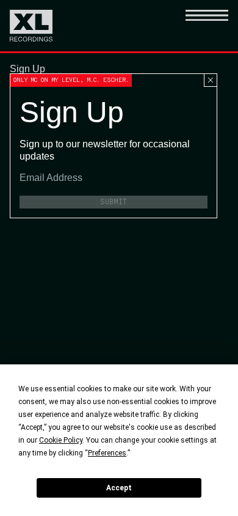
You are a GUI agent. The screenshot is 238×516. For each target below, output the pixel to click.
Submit (113, 202)
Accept (119, 488)
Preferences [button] (107, 453)
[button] (207, 26)
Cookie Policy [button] (60, 440)
